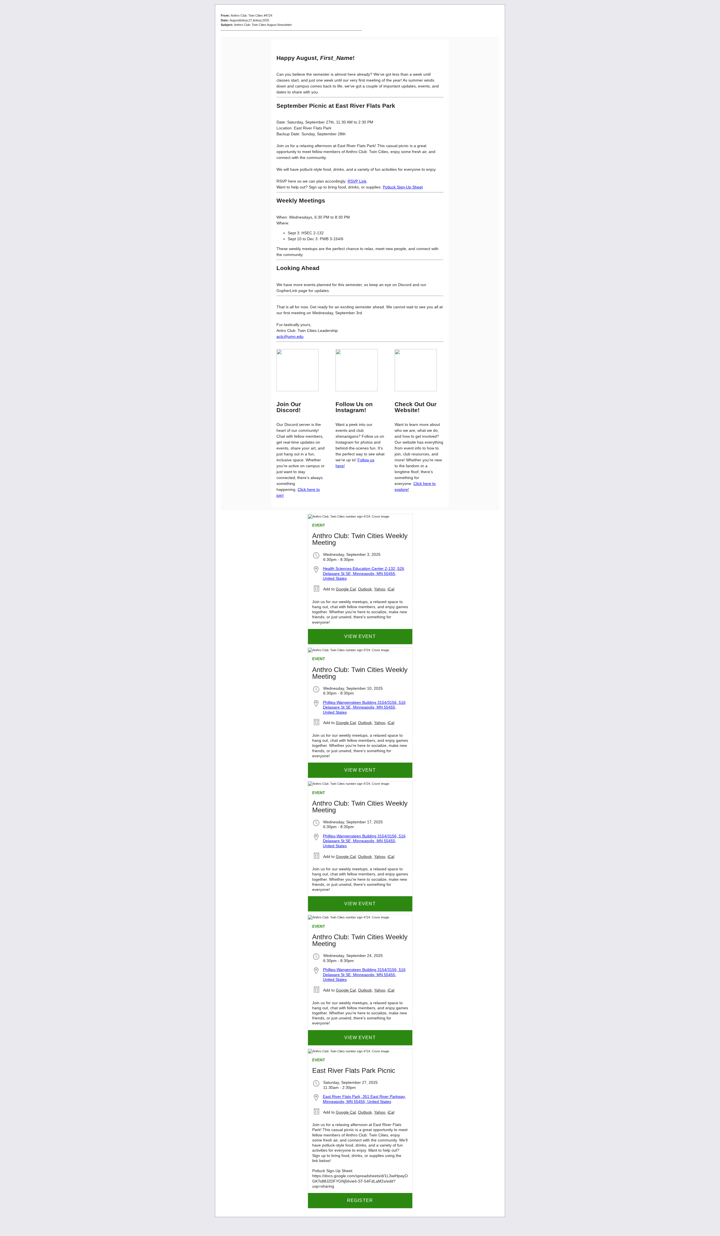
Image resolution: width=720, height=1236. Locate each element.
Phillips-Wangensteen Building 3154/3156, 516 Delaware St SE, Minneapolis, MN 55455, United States (364, 707)
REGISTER (360, 1200)
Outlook (365, 589)
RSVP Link (357, 181)
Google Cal (346, 589)
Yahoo (379, 589)
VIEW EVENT (360, 636)
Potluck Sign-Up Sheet (403, 187)
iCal (391, 589)
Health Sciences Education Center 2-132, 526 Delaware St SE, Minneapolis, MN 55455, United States (363, 573)
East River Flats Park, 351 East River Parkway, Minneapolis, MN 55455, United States (364, 1099)
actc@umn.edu (289, 336)
